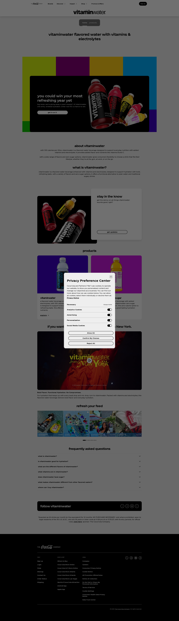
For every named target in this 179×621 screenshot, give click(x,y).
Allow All (91, 333)
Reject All (91, 343)
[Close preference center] (111, 277)
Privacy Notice (73, 298)
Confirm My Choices (91, 338)
